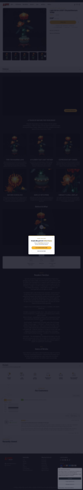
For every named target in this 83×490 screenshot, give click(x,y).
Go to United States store (41, 247)
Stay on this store (41, 251)
